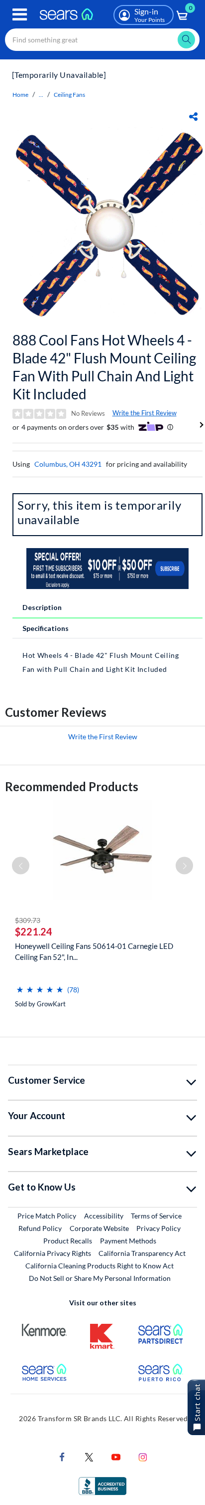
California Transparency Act (142, 1253)
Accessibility (103, 1215)
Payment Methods (128, 1240)
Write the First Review (144, 413)
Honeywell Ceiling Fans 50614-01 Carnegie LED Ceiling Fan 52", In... (94, 951)
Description (42, 607)
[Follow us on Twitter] (89, 1456)
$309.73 (27, 920)
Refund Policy (40, 1228)
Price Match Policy (46, 1215)
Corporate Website (100, 1227)
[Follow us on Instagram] (143, 1456)
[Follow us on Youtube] (116, 1456)
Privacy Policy (158, 1228)
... (41, 94)
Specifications (45, 628)
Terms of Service (156, 1215)
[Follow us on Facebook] (62, 1456)
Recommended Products (71, 786)
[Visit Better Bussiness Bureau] (102, 1485)
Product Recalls (67, 1240)
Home (20, 94)
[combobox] (102, 39)
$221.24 (33, 931)
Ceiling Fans (69, 94)
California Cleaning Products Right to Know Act (99, 1265)
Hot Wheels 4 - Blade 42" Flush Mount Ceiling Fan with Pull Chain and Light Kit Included (100, 662)
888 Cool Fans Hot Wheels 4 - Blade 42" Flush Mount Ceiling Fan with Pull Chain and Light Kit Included (104, 366)
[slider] (40, 985)
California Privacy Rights (52, 1253)
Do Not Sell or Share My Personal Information (100, 1278)
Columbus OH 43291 (68, 464)
